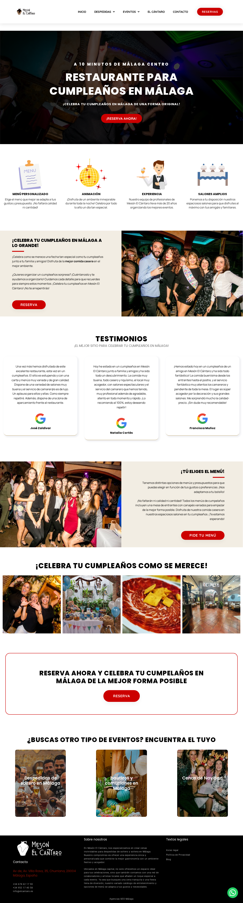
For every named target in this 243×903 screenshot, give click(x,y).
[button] (232, 892)
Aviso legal (172, 850)
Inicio (82, 12)
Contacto (180, 12)
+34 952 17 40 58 (23, 887)
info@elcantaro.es (23, 891)
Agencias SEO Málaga (121, 899)
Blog (168, 859)
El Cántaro (156, 12)
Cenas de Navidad (202, 778)
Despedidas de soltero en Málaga (40, 780)
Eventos (129, 12)
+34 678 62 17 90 (23, 884)
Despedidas (102, 12)
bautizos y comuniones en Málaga (121, 783)
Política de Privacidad (178, 855)
